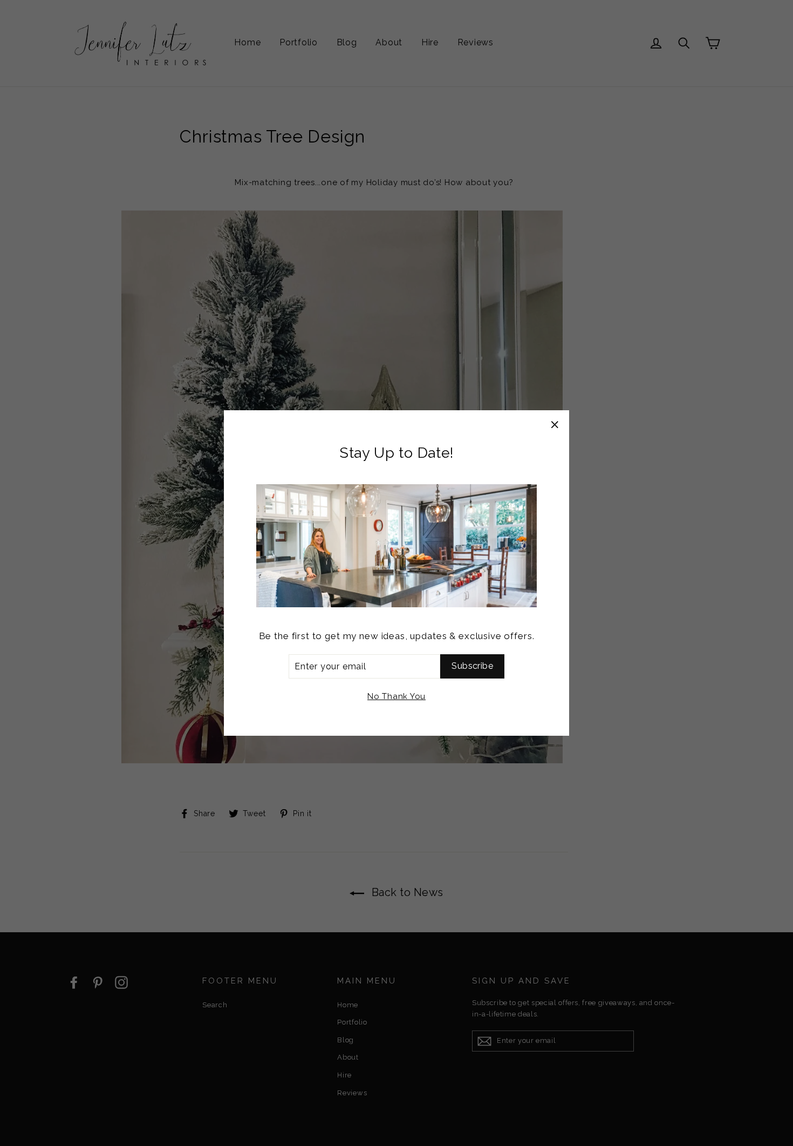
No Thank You (396, 696)
